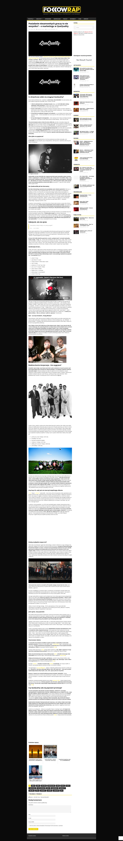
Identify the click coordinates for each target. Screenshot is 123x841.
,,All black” (37, 493)
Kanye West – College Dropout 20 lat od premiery (87, 109)
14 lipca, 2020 (32, 29)
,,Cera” (30, 493)
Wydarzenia (48, 18)
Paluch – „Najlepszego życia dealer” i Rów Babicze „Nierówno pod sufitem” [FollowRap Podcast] (86, 143)
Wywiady (76, 115)
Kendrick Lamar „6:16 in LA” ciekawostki (86, 231)
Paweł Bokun (56, 644)
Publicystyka (52, 29)
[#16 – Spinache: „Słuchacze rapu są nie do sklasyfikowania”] (76, 187)
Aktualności (77, 65)
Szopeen (35, 663)
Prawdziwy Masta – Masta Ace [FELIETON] (87, 218)
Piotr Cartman (41, 788)
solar (37, 790)
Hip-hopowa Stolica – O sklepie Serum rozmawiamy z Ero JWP (87, 132)
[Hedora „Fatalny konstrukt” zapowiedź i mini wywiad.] (76, 127)
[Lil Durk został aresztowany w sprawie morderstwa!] (76, 87)
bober (38, 785)
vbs (61, 790)
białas (33, 785)
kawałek (51, 663)
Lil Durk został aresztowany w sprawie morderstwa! (87, 85)
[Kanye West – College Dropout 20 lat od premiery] (76, 111)
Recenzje (76, 138)
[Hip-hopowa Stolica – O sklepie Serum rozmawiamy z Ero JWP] (76, 134)
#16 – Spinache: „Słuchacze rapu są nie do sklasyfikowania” (87, 185)
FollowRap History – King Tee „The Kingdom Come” (86, 225)
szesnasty (43, 790)
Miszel (62, 785)
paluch (68, 785)
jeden (58, 785)
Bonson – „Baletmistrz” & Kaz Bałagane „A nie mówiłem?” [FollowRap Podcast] (86, 151)
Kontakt (86, 18)
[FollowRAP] (61, 16)
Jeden (55, 654)
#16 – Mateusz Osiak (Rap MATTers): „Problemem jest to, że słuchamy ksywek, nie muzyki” (87, 169)
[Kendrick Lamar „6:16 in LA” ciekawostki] (76, 233)
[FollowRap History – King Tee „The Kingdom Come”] (76, 226)
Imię (29, 814)
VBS (59, 680)
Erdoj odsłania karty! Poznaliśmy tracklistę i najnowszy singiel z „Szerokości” (85, 77)
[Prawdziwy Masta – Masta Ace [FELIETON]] (76, 220)
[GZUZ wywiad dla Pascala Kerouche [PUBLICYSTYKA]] (76, 121)
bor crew (44, 785)
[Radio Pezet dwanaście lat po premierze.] (76, 104)
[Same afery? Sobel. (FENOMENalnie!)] (76, 204)
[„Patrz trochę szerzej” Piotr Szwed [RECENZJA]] (76, 160)
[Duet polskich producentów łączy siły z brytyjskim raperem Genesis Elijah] (76, 70)
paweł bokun (32, 788)
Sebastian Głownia (41, 29)
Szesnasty (55, 680)
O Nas (79, 18)
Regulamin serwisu (32, 835)
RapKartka (77, 91)
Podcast (65, 18)
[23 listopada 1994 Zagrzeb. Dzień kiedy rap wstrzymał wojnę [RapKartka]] (76, 97)
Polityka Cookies (65, 835)
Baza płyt (38, 18)
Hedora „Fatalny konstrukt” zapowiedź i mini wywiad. (86, 125)
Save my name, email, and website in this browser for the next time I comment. (46, 825)
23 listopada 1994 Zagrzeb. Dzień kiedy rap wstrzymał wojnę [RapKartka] (86, 95)
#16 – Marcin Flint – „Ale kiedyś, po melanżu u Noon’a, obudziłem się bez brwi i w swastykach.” (87, 178)
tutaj (54, 661)
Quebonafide (54, 788)
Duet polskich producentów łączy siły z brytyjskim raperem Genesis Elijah (87, 69)
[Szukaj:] (84, 27)
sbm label (31, 790)
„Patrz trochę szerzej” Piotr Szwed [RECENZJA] (86, 158)
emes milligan (51, 785)
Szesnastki (77, 164)
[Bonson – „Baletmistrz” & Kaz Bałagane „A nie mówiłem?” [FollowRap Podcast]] (76, 152)
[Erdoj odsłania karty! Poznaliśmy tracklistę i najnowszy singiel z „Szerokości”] (76, 78)
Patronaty (73, 18)
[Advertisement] (84, 45)
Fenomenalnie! (78, 192)
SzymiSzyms (56, 790)
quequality (62, 788)
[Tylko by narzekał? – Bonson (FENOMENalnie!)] (76, 210)
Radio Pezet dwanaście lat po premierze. (86, 102)
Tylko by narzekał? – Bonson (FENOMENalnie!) (86, 208)
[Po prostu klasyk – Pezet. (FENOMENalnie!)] (76, 197)
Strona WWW (31, 821)
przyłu (47, 788)
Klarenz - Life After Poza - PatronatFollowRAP (39, 797)
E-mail (30, 818)
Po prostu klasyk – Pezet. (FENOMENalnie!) (85, 195)
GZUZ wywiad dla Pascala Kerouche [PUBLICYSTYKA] (85, 119)
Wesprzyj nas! (57, 18)
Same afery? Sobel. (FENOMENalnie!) (84, 202)
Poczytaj (30, 18)
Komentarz (31, 804)
